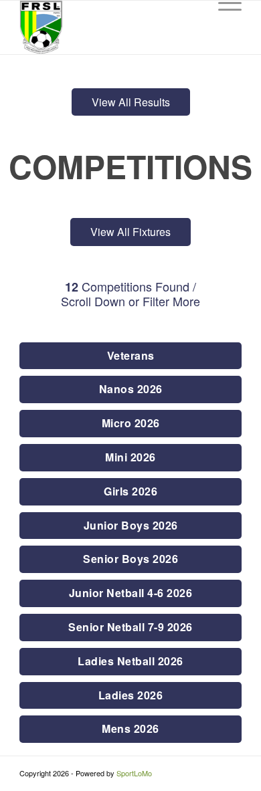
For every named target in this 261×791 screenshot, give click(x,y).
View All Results (131, 102)
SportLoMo (134, 773)
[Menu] (223, 27)
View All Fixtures (130, 231)
